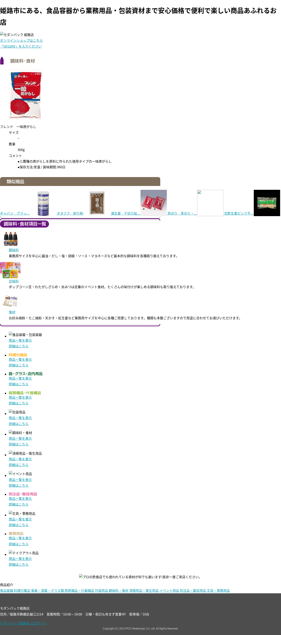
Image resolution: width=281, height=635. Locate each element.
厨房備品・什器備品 (79, 590)
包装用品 (101, 590)
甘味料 (14, 281)
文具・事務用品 (218, 590)
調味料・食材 (118, 590)
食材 (12, 312)
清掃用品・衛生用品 (144, 590)
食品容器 (6, 590)
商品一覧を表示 (20, 340)
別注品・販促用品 (193, 590)
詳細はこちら (19, 346)
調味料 (14, 250)
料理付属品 (22, 590)
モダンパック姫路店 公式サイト (23, 623)
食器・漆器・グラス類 (47, 590)
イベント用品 (169, 590)
